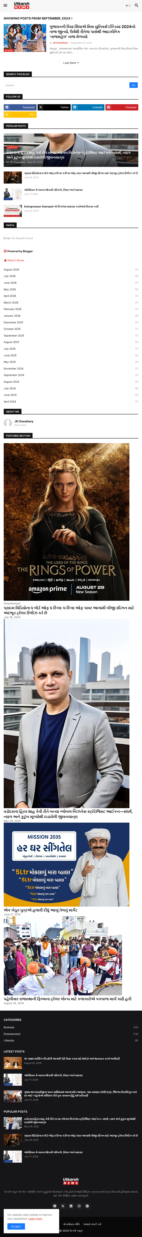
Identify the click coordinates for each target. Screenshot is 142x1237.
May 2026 (71, 289)
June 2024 (71, 394)
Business (71, 1027)
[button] (5, 5)
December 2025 (71, 322)
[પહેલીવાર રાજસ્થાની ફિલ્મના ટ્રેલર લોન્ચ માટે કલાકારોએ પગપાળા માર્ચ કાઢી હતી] (63, 994)
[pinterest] (87, 1206)
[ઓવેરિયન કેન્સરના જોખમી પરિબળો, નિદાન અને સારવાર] (13, 194)
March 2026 (71, 302)
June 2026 (71, 282)
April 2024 (71, 401)
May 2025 (71, 361)
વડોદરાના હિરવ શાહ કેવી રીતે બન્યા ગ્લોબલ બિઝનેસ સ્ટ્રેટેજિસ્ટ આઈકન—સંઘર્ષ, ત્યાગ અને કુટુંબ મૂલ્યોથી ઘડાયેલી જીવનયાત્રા (68, 814)
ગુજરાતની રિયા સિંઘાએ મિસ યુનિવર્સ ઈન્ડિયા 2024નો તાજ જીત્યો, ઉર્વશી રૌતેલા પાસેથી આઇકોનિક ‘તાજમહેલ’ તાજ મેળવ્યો (92, 31)
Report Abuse (16, 260)
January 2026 (71, 315)
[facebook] (55, 1206)
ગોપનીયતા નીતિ (71, 1224)
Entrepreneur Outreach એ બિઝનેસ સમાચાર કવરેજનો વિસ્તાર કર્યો (61, 206)
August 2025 (71, 342)
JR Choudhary (23, 421)
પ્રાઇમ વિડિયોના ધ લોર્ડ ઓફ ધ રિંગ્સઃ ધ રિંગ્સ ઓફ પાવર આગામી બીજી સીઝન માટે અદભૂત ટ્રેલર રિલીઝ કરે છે (81, 173)
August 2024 (71, 381)
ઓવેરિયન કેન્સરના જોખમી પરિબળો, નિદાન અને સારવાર (53, 189)
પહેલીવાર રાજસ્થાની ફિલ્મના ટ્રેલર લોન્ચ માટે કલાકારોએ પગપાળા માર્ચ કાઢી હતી (67, 999)
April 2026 (71, 295)
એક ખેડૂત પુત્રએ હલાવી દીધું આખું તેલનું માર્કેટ (40, 910)
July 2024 (71, 388)
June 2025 (71, 355)
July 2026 (71, 276)
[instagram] (79, 1206)
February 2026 (71, 309)
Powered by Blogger (20, 251)
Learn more (35, 1218)
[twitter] (63, 1206)
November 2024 (71, 368)
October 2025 (71, 328)
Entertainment (71, 1033)
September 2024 (71, 375)
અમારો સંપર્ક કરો (92, 1224)
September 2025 (71, 335)
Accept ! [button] (16, 1226)
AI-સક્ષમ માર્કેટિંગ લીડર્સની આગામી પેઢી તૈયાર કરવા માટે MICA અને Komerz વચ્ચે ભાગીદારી (72, 1058)
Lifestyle (71, 1040)
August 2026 (71, 269)
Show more (20, 425)
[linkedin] (71, 1206)
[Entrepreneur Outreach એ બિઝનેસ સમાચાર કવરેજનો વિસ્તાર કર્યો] (13, 211)
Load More (69, 62)
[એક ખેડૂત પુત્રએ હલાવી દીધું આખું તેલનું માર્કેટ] (66, 905)
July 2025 (71, 348)
